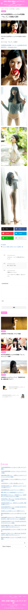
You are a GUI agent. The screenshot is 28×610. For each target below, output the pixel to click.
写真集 (8, 246)
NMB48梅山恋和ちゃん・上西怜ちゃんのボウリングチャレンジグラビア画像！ (14, 476)
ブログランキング (14, 597)
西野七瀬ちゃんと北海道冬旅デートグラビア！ (12, 492)
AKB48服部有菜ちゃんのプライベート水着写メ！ (13, 490)
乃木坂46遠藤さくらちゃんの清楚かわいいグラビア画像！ (13, 480)
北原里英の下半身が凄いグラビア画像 (11, 333)
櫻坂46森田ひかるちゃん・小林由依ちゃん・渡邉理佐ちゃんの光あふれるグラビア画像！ (13, 495)
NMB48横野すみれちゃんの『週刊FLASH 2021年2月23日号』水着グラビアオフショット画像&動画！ (13, 518)
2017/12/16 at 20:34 (11, 263)
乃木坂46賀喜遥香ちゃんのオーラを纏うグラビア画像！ (13, 530)
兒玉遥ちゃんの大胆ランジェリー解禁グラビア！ (13, 511)
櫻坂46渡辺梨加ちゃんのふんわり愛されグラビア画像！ (13, 514)
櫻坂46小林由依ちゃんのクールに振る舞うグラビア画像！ (13, 538)
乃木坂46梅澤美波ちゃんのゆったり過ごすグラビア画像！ (13, 468)
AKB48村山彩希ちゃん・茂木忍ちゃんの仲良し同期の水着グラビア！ (13, 503)
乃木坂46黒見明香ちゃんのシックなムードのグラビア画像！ (13, 472)
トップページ (4, 596)
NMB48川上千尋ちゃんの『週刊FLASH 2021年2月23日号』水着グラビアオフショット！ (13, 534)
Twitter (24, 596)
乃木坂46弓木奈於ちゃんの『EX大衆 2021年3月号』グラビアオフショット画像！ (14, 522)
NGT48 (11, 246)
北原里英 (4, 244)
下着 (22, 246)
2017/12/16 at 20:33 (11, 255)
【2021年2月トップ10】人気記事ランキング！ (12, 483)
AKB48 (10, 596)
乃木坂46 (15, 596)
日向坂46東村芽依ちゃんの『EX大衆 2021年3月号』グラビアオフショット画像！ (14, 507)
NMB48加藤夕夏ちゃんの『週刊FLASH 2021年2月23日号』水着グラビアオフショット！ (13, 526)
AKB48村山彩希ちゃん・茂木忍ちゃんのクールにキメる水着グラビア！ (13, 486)
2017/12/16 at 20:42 (11, 270)
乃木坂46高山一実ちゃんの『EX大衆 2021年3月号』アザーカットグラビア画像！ (14, 499)
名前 (3, 301)
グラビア (15, 246)
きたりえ (4, 246)
